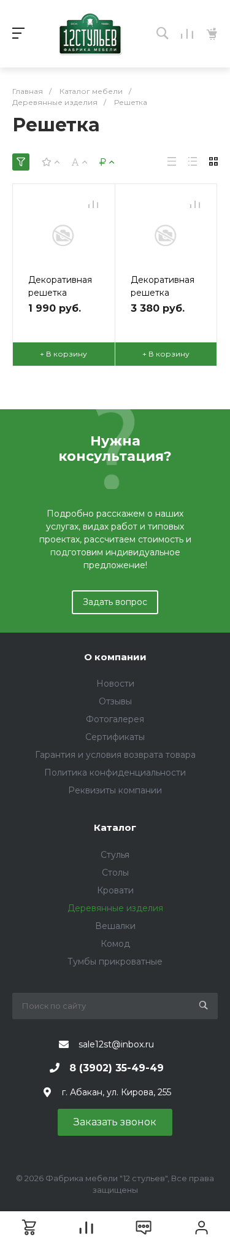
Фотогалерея (115, 719)
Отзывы (115, 701)
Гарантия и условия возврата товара (115, 754)
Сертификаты (115, 736)
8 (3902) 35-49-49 (116, 1068)
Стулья (115, 854)
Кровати (115, 890)
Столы (115, 872)
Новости (115, 683)
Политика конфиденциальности (115, 772)
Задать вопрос (115, 601)
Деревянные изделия (115, 908)
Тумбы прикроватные (115, 961)
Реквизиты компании (115, 790)
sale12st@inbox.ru (116, 1044)
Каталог (115, 827)
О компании (115, 657)
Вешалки (115, 925)
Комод (115, 943)
